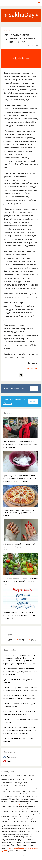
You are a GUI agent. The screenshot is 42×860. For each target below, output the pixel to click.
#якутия (30, 368)
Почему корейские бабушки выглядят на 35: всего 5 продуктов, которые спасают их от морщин (21, 671)
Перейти (33, 401)
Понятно (21, 856)
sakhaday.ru (17, 804)
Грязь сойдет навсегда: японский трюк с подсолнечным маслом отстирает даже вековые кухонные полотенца (20, 730)
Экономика (7, 30)
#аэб (36, 368)
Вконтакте (11, 757)
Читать (34, 388)
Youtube (10, 761)
